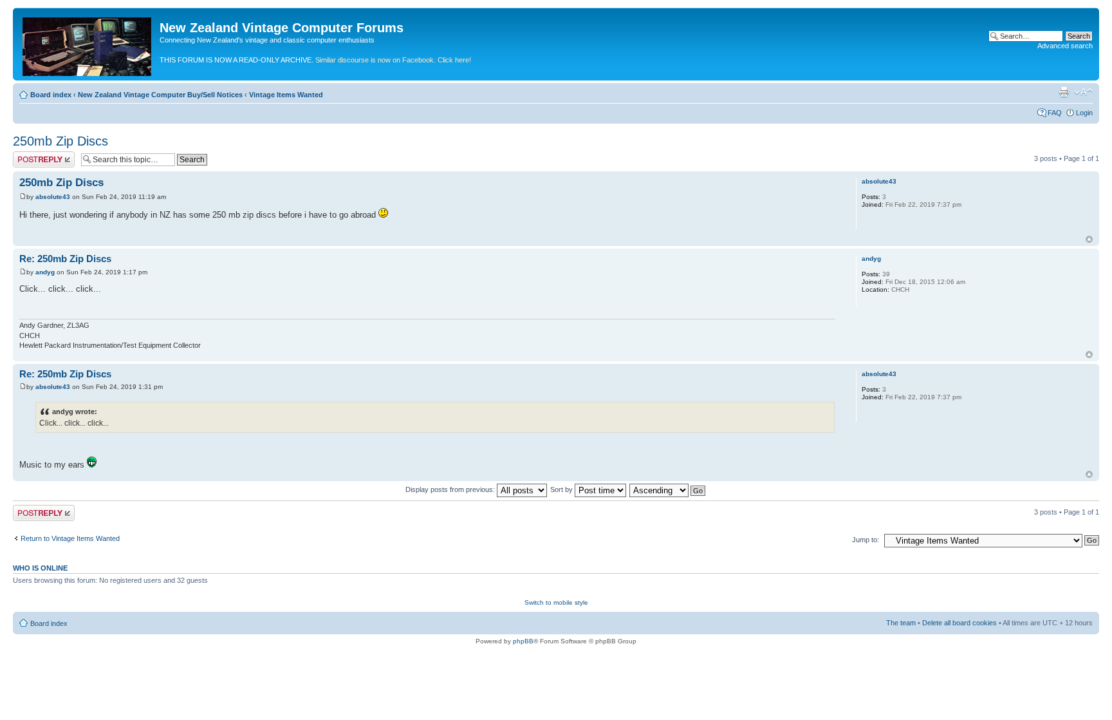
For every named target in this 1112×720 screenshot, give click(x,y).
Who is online (40, 568)
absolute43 (52, 196)
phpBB (523, 641)
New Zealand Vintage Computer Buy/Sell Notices (160, 95)
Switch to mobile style (556, 602)
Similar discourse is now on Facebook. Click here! (393, 60)
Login (1084, 113)
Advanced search (1065, 46)
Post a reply (31, 155)
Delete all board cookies (959, 623)
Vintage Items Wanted (286, 95)
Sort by (562, 489)
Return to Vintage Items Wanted (70, 538)
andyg (45, 272)
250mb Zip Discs (60, 141)
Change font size (1083, 92)
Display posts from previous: (451, 489)
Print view (1064, 92)
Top (1089, 239)
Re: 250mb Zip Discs (65, 258)
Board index (50, 95)
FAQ (1055, 113)
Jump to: (865, 540)
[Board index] (88, 44)
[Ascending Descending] (668, 489)
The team (901, 623)
